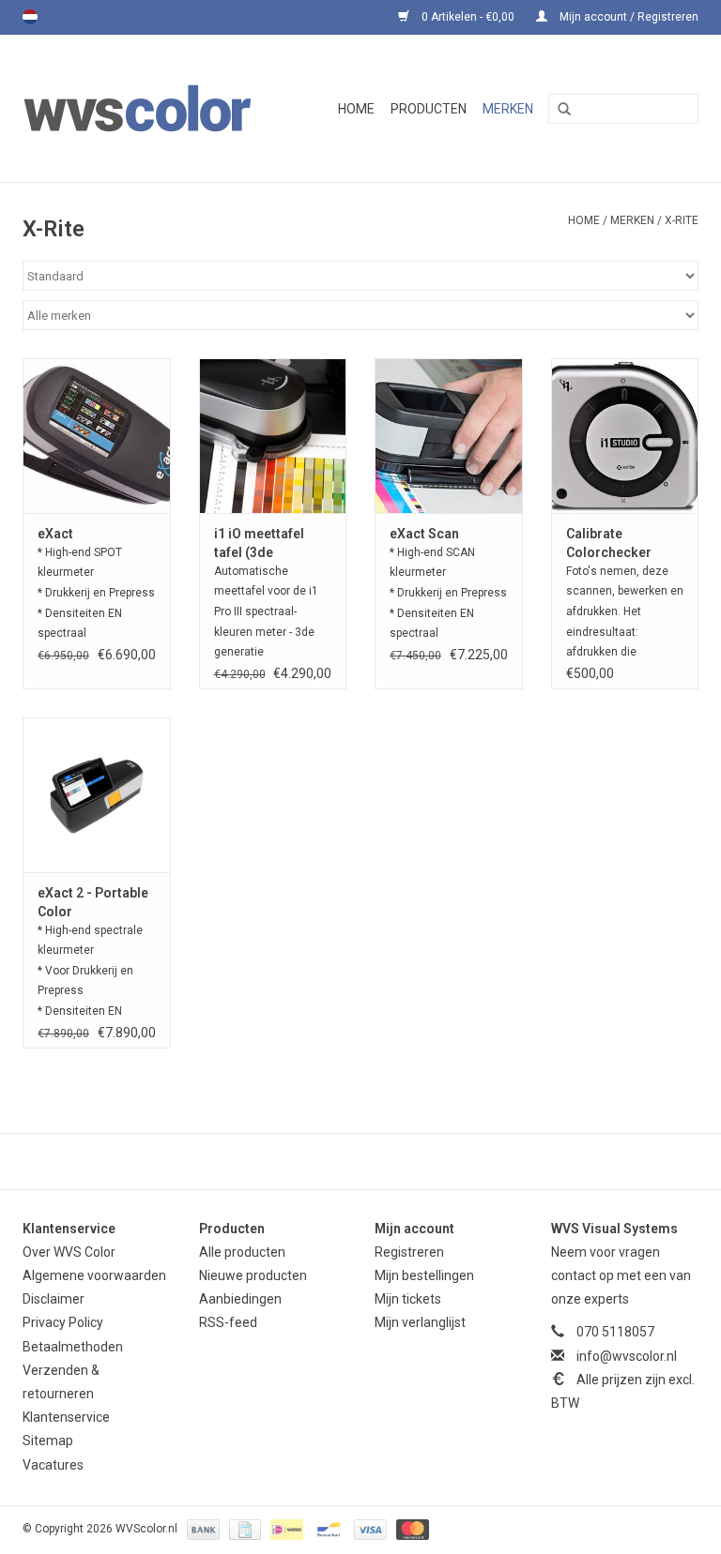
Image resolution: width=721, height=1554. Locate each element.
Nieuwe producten (253, 1275)
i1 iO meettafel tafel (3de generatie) (259, 544)
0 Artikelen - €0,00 (468, 16)
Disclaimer (53, 1298)
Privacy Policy (63, 1322)
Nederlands (30, 16)
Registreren (409, 1252)
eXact (55, 533)
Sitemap (48, 1440)
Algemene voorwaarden (94, 1275)
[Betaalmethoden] (201, 1528)
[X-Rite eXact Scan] (449, 435)
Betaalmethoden (73, 1346)
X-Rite (681, 220)
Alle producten (242, 1252)
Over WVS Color (69, 1252)
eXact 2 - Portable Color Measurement (93, 903)
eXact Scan (424, 533)
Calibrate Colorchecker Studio (609, 544)
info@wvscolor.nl (626, 1356)
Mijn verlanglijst (420, 1322)
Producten (429, 108)
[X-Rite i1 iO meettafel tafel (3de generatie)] (273, 435)
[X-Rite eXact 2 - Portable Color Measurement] (97, 794)
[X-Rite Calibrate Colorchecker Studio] (625, 435)
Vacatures (53, 1464)
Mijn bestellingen (424, 1275)
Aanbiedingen (240, 1298)
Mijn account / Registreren (627, 16)
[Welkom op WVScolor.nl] (153, 108)
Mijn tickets (408, 1298)
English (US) (54, 16)
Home (356, 108)
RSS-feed (228, 1322)
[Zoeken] (557, 110)
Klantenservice (66, 1417)
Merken (508, 108)
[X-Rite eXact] (97, 435)
